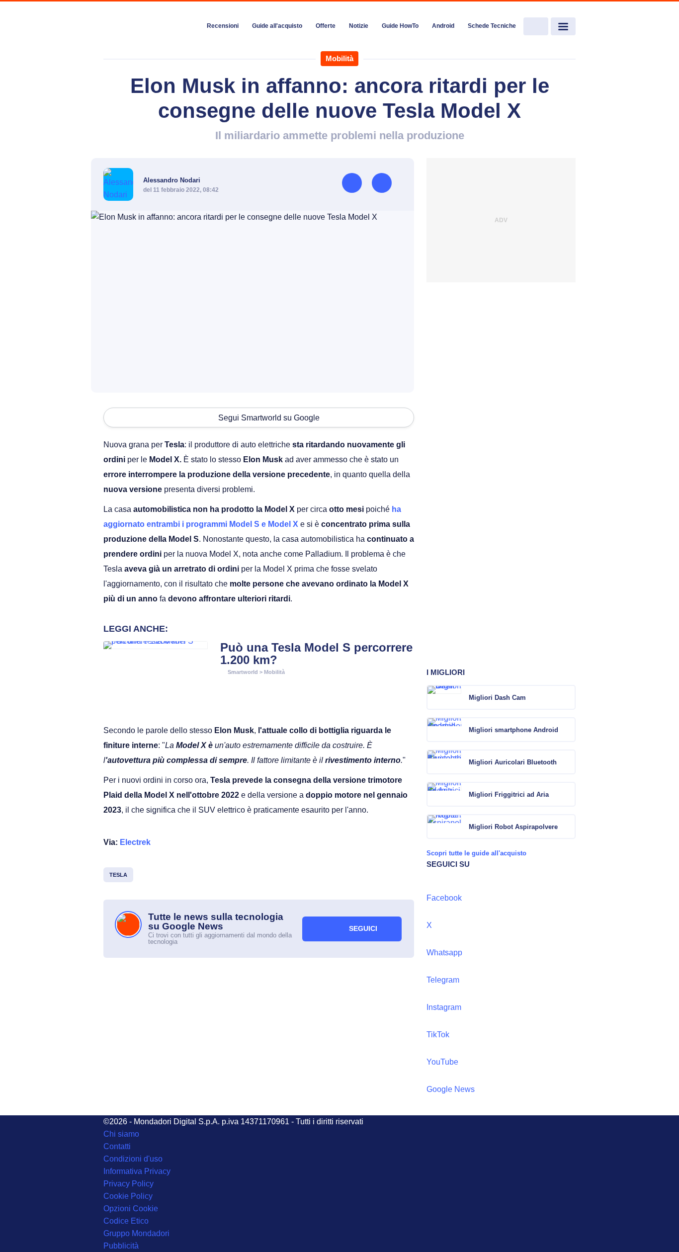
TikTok (437, 1034)
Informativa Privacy (136, 1171)
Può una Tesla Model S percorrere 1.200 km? (316, 654)
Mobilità (339, 58)
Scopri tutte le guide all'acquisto (476, 853)
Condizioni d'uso (133, 1159)
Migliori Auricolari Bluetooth (513, 762)
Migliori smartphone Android (513, 730)
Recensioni (223, 25)
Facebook (444, 898)
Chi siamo (121, 1134)
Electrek (135, 842)
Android (443, 25)
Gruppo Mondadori (136, 1233)
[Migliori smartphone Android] (567, 729)
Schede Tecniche (492, 25)
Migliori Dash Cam (497, 697)
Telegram (442, 980)
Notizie (358, 25)
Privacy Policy (128, 1183)
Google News (450, 1089)
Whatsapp (444, 952)
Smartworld (243, 672)
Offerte (326, 25)
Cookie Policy (128, 1196)
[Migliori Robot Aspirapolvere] (567, 826)
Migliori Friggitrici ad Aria (509, 794)
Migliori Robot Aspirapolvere (513, 827)
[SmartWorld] (151, 27)
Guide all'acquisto (277, 25)
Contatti (117, 1146)
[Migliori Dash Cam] (567, 697)
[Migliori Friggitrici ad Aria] (567, 794)
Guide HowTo (400, 25)
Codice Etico (126, 1221)
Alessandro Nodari (171, 180)
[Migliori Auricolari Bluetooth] (567, 761)
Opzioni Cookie (130, 1208)
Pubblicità (121, 1246)
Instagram (443, 1007)
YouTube (442, 1062)
